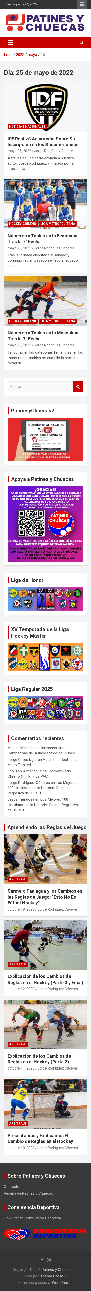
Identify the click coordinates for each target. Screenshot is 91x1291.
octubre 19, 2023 (21, 909)
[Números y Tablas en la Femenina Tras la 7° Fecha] (45, 204)
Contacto (11, 1186)
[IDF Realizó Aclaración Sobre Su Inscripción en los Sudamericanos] (45, 107)
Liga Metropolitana (57, 224)
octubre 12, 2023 (21, 989)
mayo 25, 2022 (19, 151)
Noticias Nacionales (27, 126)
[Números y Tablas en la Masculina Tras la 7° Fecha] (45, 301)
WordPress (61, 1282)
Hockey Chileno (22, 224)
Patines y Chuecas (57, 1269)
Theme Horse (51, 1276)
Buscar (78, 386)
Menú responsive (82, 4)
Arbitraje (17, 879)
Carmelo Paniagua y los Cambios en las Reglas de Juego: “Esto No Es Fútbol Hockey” (45, 896)
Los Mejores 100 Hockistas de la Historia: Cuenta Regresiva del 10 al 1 (42, 787)
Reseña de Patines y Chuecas (28, 1193)
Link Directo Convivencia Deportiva (32, 1218)
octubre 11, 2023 (21, 1068)
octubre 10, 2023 (21, 1148)
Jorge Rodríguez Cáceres (54, 151)
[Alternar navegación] (10, 42)
